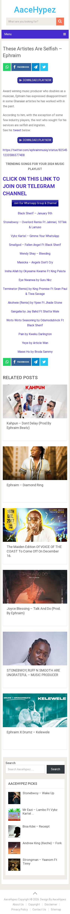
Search (10, 763)
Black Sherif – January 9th (35, 213)
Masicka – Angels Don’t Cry (35, 262)
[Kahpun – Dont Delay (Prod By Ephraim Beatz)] (35, 401)
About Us (18, 904)
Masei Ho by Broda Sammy (35, 351)
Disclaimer (51, 904)
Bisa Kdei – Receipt (36, 826)
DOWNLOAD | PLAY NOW (37, 80)
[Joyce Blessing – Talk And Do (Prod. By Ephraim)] (35, 587)
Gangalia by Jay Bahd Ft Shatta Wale (35, 311)
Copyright (34, 904)
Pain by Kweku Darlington (35, 334)
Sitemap (56, 909)
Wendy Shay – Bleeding (35, 253)
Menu (8, 34)
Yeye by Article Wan (35, 343)
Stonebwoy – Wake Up (38, 793)
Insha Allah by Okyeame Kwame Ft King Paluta (35, 271)
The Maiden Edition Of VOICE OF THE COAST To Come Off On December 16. (34, 551)
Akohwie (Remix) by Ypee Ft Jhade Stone (35, 302)
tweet (17, 130)
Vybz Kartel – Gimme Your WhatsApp (35, 236)
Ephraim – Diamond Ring (25, 485)
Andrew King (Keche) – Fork (42, 843)
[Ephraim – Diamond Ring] (35, 463)
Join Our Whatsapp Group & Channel (35, 203)
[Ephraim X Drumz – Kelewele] (35, 710)
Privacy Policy (19, 909)
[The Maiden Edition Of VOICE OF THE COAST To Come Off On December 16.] (35, 525)
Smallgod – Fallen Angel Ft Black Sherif (35, 245)
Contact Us (39, 909)
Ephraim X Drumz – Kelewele (28, 732)
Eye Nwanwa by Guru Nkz (35, 280)
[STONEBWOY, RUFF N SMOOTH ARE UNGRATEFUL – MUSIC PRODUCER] (35, 648)
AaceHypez (35, 10)
